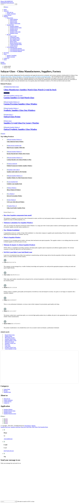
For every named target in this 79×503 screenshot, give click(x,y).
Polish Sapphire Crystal (10, 340)
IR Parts (9, 34)
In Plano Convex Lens (10, 347)
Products (6, 16)
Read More (6, 93)
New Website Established (11, 230)
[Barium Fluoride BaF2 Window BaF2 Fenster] (14, 151)
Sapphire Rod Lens (5, 427)
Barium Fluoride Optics (15, 43)
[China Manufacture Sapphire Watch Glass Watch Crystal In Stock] (11, 86)
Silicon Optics (13, 41)
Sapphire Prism (13, 30)
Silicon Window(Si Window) (14, 189)
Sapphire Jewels (14, 29)
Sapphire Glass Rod (15, 427)
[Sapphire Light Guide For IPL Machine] (13, 169)
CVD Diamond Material (16, 51)
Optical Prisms (13, 20)
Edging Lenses (8, 336)
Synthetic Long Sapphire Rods (14, 183)
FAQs (5, 59)
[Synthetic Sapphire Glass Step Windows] (11, 108)
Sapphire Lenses (14, 33)
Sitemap (33, 425)
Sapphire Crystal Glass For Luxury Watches (21, 123)
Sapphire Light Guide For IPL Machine (17, 171)
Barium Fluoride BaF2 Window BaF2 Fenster (18, 153)
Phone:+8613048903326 (7, 1)
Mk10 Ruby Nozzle (10, 337)
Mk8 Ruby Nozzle (9, 341)
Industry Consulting (11, 55)
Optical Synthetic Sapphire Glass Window (20, 129)
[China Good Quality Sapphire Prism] (12, 206)
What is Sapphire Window (12, 237)
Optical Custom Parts (15, 23)
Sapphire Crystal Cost (10, 343)
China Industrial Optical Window (15, 141)
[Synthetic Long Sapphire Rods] (12, 181)
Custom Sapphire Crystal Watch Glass (19, 98)
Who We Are (10, 12)
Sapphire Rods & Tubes (16, 27)
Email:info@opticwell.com (7, 2)
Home (5, 9)
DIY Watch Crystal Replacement (43, 76)
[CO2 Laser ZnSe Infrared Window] (11, 199)
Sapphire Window (14, 26)
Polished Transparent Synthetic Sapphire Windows (19, 165)
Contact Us (6, 58)
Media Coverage (11, 57)
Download (6, 52)
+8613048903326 (8, 439)
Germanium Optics (14, 37)
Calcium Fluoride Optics (16, 44)
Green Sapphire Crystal (28, 76)
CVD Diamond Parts (12, 47)
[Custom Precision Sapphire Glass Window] (11, 102)
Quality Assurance (11, 13)
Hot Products (27, 425)
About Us (6, 11)
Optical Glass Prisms (12, 117)
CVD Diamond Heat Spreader (17, 50)
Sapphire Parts (10, 25)
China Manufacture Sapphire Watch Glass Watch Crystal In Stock (30, 90)
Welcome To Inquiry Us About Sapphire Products (19, 245)
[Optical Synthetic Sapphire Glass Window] (12, 127)
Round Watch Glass (10, 335)
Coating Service (14, 45)
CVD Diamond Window (16, 48)
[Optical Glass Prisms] (8, 114)
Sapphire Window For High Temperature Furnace (19, 177)
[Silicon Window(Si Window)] (11, 187)
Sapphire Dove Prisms (6, 76)
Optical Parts (10, 18)
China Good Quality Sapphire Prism (16, 208)
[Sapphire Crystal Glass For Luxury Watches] (8, 121)
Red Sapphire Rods (43, 427)
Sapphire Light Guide (15, 31)
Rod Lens (23, 427)
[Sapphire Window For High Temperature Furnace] (14, 175)
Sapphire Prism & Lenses (10, 413)
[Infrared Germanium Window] (11, 193)
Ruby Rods (35, 427)
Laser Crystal (13, 36)
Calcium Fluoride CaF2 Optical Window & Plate (19, 159)
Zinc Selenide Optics (15, 38)
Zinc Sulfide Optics (14, 40)
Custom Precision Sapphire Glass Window (20, 104)
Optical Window (14, 19)
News (5, 54)
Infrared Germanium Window (14, 195)
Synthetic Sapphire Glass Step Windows (19, 110)
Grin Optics (8, 346)
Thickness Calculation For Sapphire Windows (18, 222)
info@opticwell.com (9, 450)
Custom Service (7, 15)
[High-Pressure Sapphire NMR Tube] (14, 145)
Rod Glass (7, 344)
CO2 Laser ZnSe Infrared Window (15, 201)
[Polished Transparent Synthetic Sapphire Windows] (12, 163)
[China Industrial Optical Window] (14, 139)
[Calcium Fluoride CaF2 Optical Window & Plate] (14, 157)
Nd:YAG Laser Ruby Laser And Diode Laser (18, 252)
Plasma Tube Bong (17, 76)
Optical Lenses (13, 22)
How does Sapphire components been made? (18, 215)
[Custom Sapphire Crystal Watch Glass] (13, 95)
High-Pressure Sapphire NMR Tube (16, 147)
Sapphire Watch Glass (10, 339)
